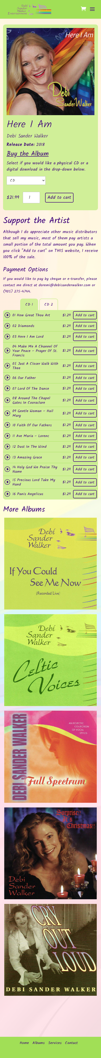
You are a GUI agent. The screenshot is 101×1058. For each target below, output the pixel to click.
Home (24, 1043)
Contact (71, 1043)
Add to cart (59, 197)
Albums (38, 1043)
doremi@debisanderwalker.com (64, 285)
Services (55, 1043)
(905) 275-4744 (16, 291)
